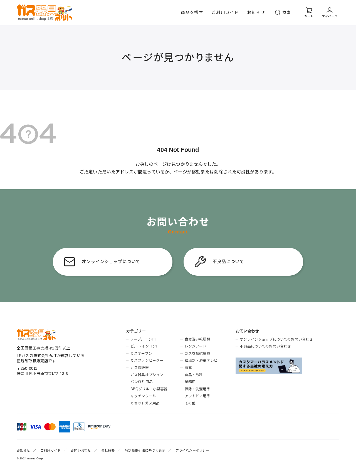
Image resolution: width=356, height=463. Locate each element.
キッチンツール (143, 396)
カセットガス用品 (145, 403)
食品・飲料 (194, 375)
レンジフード (196, 346)
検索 (287, 12)
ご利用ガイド (225, 12)
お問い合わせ (81, 450)
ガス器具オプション (146, 375)
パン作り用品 (141, 382)
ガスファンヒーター (146, 360)
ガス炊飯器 (139, 368)
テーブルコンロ (143, 339)
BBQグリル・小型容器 (148, 389)
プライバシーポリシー (192, 450)
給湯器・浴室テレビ (201, 360)
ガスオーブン (141, 353)
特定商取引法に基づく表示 (145, 450)
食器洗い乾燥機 (197, 339)
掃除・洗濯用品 (197, 389)
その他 (190, 403)
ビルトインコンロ (145, 346)
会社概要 (108, 450)
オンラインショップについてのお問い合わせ (276, 339)
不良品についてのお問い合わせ (265, 346)
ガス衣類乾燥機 (197, 353)
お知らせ (256, 12)
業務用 (190, 382)
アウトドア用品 (197, 396)
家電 (188, 368)
